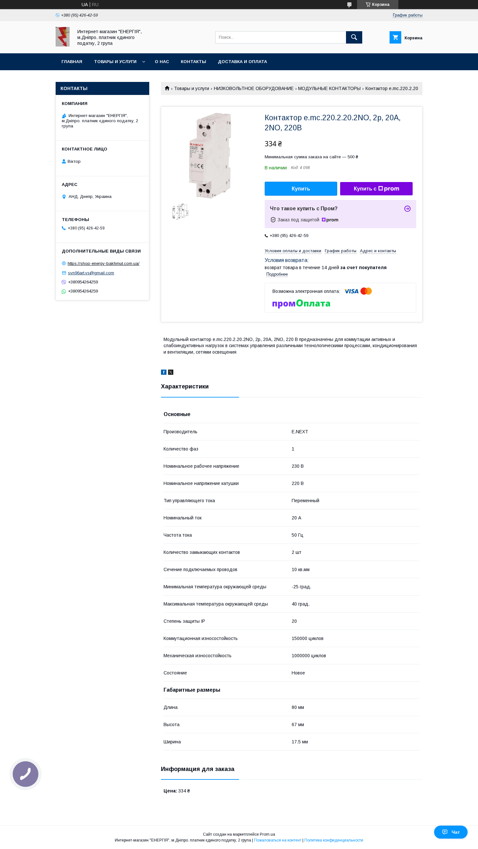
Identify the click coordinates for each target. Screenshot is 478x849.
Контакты (193, 61)
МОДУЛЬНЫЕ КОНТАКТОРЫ (329, 88)
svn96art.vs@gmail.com (91, 272)
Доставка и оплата (242, 61)
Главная (71, 61)
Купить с (365, 188)
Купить (301, 188)
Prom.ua (267, 834)
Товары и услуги (115, 61)
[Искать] (354, 37)
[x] (170, 373)
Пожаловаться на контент (277, 840)
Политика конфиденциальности (333, 840)
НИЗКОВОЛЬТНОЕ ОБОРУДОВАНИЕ (254, 88)
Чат (456, 832)
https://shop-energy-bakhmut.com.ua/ (103, 263)
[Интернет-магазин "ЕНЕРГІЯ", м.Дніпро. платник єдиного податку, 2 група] (63, 44)
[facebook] (163, 373)
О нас (162, 61)
